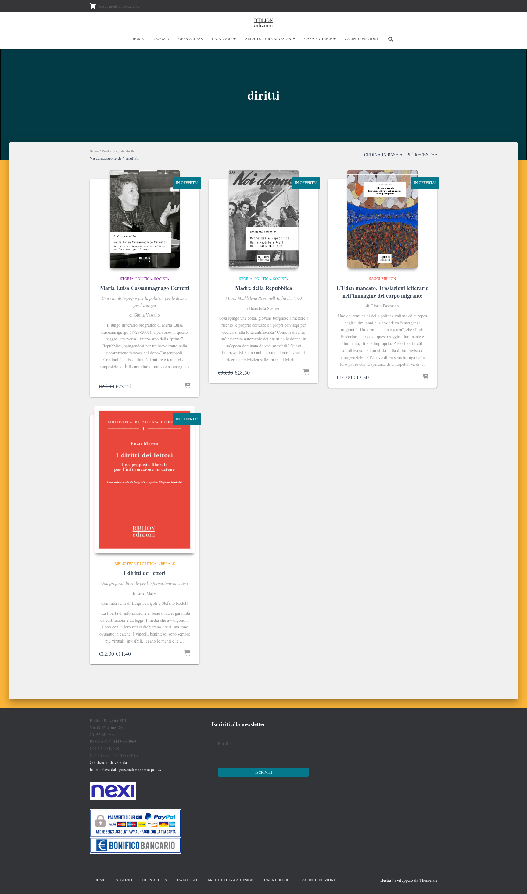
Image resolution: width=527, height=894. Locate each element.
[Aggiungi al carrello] (187, 386)
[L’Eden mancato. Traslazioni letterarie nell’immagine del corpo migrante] (382, 219)
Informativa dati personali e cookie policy (126, 769)
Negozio (161, 38)
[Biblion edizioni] (263, 23)
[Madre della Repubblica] (263, 219)
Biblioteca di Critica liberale (144, 563)
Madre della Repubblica (263, 288)
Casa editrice (318, 38)
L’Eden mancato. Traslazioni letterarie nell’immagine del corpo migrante (382, 291)
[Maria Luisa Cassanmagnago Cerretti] (144, 219)
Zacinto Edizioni (361, 38)
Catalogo (222, 38)
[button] (234, 38)
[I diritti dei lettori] (144, 479)
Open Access (190, 38)
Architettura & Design (268, 38)
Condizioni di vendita (108, 762)
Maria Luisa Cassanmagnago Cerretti (144, 288)
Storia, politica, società (144, 278)
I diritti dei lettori (145, 573)
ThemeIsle (428, 880)
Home (138, 38)
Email (225, 743)
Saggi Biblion (382, 278)
